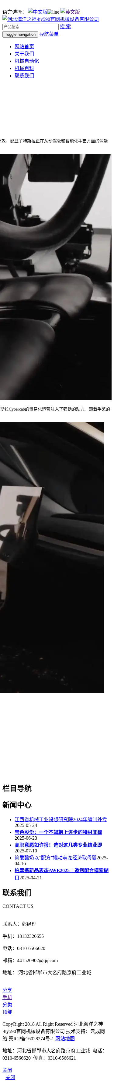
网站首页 (24, 46)
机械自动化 (27, 61)
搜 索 (65, 26)
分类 (7, 1004)
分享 (7, 990)
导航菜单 (49, 34)
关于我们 (24, 53)
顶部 (7, 1012)
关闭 (10, 1077)
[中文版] (37, 12)
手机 (7, 997)
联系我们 (24, 75)
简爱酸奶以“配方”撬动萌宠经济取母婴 (56, 857)
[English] (70, 12)
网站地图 (65, 1038)
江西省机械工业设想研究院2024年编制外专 (61, 819)
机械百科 (24, 68)
